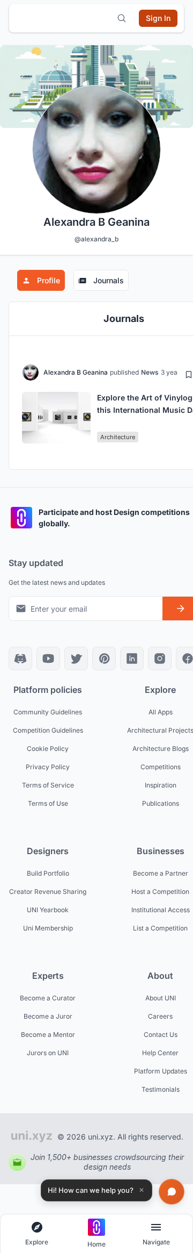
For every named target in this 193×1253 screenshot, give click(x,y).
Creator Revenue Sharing (47, 891)
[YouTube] (48, 658)
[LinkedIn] (132, 658)
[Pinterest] (104, 658)
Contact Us (160, 1034)
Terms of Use (48, 803)
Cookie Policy (48, 748)
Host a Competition (160, 891)
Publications (160, 803)
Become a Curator (48, 998)
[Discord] (20, 658)
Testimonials (161, 1089)
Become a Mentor (48, 1034)
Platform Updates (160, 1071)
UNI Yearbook (48, 910)
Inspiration (160, 785)
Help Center (160, 1053)
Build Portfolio (48, 873)
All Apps (161, 712)
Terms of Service (48, 785)
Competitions (160, 767)
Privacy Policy (48, 767)
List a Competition (160, 928)
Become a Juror (48, 1016)
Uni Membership (48, 928)
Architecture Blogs (160, 748)
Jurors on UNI (48, 1053)
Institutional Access (160, 910)
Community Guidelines (47, 712)
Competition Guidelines (48, 730)
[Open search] (121, 18)
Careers (160, 1016)
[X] (76, 658)
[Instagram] (160, 658)
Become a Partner (160, 873)
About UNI (160, 998)
